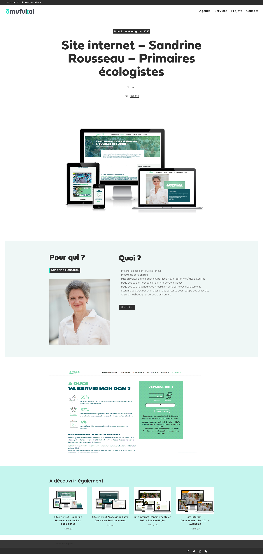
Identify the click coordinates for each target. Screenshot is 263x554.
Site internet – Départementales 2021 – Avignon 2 (195, 520)
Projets (236, 11)
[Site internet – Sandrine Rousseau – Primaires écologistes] (68, 500)
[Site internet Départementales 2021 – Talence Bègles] (152, 500)
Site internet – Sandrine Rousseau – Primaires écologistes (68, 520)
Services (221, 11)
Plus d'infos (126, 307)
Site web (131, 87)
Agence (204, 11)
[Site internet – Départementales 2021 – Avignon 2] (195, 500)
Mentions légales (64, 543)
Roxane (134, 95)
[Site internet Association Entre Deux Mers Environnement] (110, 500)
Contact (252, 11)
